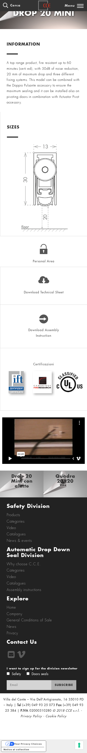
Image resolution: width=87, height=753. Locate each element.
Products (13, 515)
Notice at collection (16, 749)
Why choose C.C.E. (24, 564)
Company (14, 614)
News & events (19, 541)
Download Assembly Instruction (43, 332)
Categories (16, 521)
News (12, 627)
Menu (70, 5)
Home (11, 607)
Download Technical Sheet (44, 292)
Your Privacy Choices (28, 743)
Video (11, 528)
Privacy (12, 633)
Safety (16, 673)
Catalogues (16, 534)
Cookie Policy (56, 716)
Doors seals (40, 673)
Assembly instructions (24, 590)
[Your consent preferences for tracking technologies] (79, 745)
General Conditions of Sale (29, 620)
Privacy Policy (31, 716)
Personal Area (43, 261)
